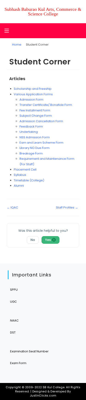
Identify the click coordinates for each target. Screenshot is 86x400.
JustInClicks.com (43, 395)
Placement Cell (25, 169)
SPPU (14, 289)
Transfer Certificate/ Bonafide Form (45, 105)
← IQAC (12, 207)
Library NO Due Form (34, 148)
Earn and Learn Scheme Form (41, 142)
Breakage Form (31, 153)
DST (13, 332)
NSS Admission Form (34, 137)
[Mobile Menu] (6, 31)
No (33, 240)
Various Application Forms (33, 94)
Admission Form (31, 99)
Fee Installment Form (34, 110)
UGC (13, 301)
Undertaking (28, 132)
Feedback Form (31, 126)
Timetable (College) (29, 180)
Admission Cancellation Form (41, 121)
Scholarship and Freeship (33, 89)
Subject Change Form (35, 115)
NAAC (14, 320)
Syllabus (20, 175)
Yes (49, 240)
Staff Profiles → (67, 207)
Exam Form (18, 363)
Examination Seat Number (29, 351)
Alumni (19, 185)
